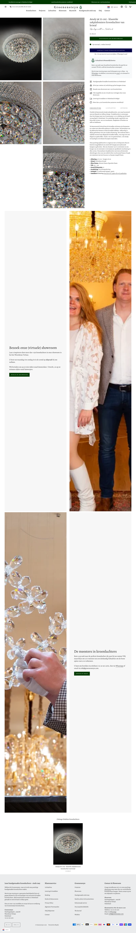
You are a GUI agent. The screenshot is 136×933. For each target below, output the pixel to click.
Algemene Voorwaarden (52, 907)
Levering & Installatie (51, 891)
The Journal (78, 911)
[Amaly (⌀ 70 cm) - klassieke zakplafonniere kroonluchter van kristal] (68, 844)
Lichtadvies (48, 887)
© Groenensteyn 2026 (41, 925)
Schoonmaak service (81, 903)
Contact (47, 915)
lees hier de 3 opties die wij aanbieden (115, 173)
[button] (126, 6)
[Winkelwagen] (130, 6)
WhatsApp (95, 73)
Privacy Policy (49, 903)
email (118, 73)
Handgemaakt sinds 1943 (82, 895)
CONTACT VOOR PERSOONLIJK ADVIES (111, 50)
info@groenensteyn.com (116, 914)
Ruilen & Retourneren (51, 899)
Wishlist (77, 915)
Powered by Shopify (53, 925)
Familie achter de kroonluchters (84, 899)
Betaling (47, 895)
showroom (108, 889)
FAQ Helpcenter (49, 911)
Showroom (78, 891)
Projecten (77, 887)
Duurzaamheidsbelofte (81, 907)
